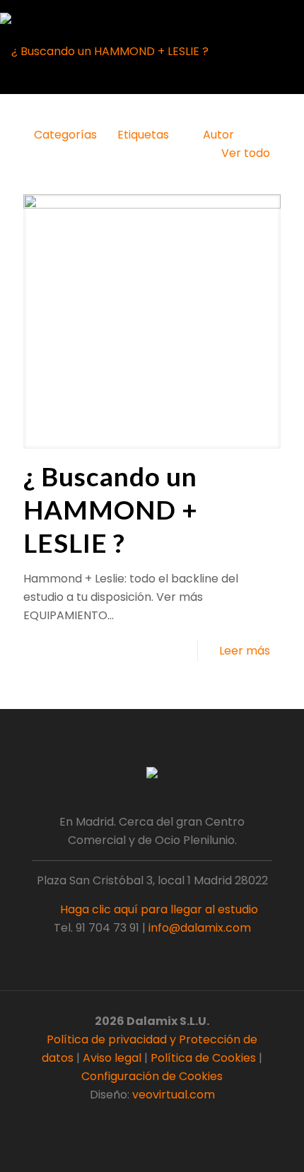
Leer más (244, 651)
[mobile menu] (284, 18)
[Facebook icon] (129, 1120)
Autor (218, 135)
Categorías (65, 135)
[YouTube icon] (159, 1120)
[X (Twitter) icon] (144, 1120)
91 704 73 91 (107, 928)
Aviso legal (112, 1058)
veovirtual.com (173, 1094)
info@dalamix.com (199, 928)
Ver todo (245, 153)
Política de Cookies (203, 1058)
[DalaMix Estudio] (104, 51)
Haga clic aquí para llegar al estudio (157, 909)
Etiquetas (143, 135)
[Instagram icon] (174, 1120)
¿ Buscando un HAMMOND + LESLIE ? (110, 509)
